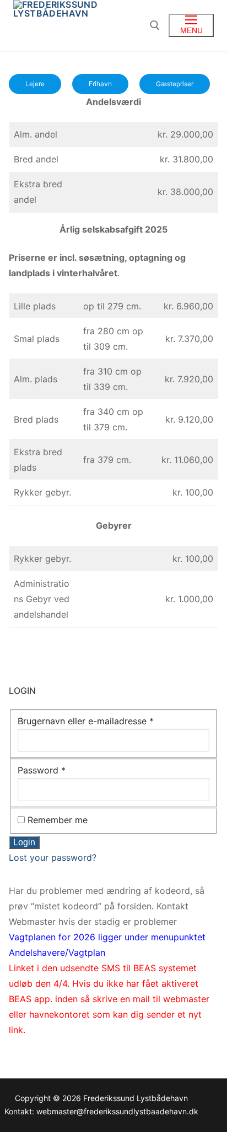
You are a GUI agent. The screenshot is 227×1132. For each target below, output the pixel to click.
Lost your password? (52, 857)
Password (42, 770)
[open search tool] (155, 25)
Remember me (58, 819)
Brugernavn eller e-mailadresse (86, 720)
